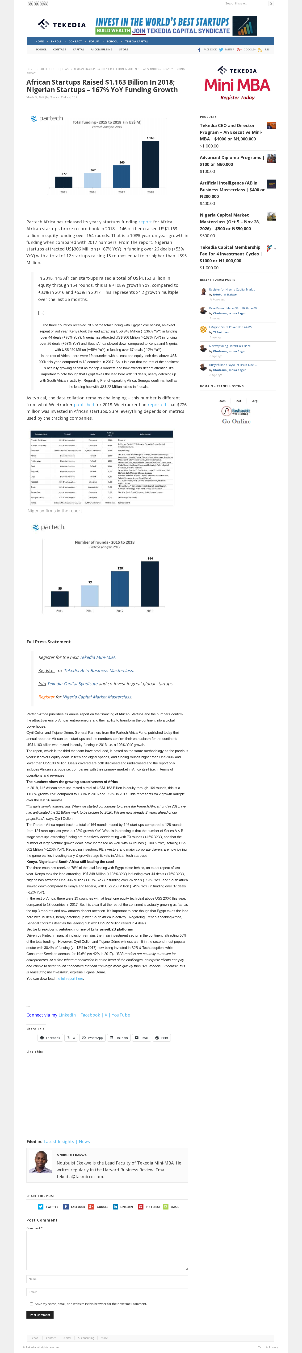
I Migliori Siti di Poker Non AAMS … (231, 327)
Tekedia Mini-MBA (97, 657)
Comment (34, 1228)
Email (175, 1207)
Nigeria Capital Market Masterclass (96, 697)
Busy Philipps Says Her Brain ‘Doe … (233, 365)
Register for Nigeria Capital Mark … (232, 289)
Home (30, 69)
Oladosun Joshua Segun (230, 313)
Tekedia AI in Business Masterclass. (99, 670)
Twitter (52, 1207)
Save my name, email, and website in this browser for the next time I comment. (91, 1304)
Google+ (103, 1207)
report (145, 222)
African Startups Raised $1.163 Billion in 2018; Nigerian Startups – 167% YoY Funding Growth (102, 85)
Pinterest (153, 1207)
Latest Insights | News (53, 69)
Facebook (78, 1207)
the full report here (69, 978)
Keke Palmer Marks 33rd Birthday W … (234, 308)
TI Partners (221, 332)
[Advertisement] (107, 1102)
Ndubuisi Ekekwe (60, 97)
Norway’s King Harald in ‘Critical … (231, 346)
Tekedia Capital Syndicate (71, 683)
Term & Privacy (268, 1347)
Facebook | (92, 1015)
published (84, 404)
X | (108, 1015)
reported (157, 404)
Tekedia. (31, 1347)
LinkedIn (126, 1207)
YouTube (121, 1015)
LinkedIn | (69, 1015)
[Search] (270, 3)
